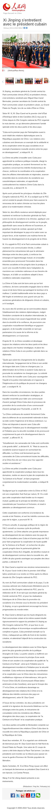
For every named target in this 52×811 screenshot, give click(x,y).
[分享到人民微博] (28, 795)
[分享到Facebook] (13, 795)
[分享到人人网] (33, 795)
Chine (19, 13)
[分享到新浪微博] (23, 795)
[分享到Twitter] (18, 795)
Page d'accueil (8, 13)
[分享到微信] (38, 795)
